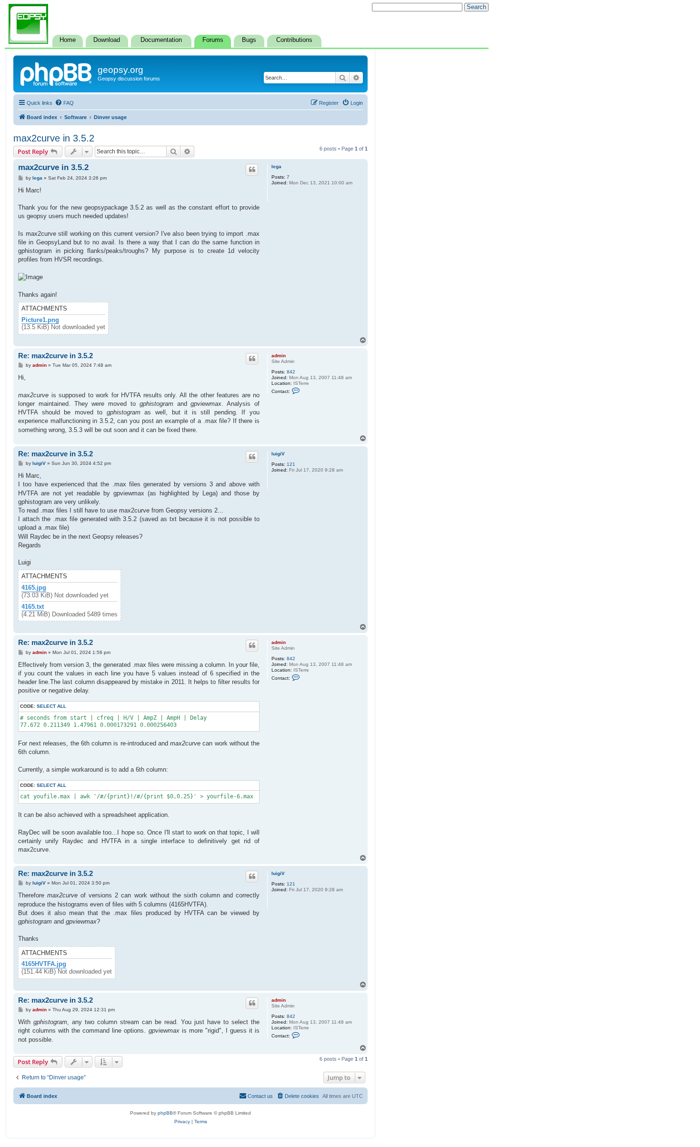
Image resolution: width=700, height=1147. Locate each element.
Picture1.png (40, 320)
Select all (51, 706)
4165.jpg (33, 587)
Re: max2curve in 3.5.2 (55, 356)
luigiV (278, 453)
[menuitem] (64, 103)
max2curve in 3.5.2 (53, 138)
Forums (212, 40)
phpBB (165, 1113)
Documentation (161, 40)
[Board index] (57, 73)
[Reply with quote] (252, 169)
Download (106, 40)
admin (278, 355)
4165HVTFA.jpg (43, 964)
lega (276, 166)
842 (291, 371)
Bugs (249, 40)
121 (291, 464)
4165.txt (32, 607)
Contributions (294, 40)
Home (68, 40)
